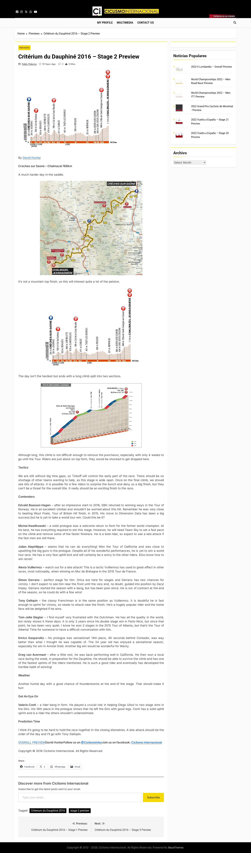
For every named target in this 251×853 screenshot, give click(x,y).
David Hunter (32, 157)
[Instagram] (21, 12)
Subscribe (153, 797)
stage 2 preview (79, 810)
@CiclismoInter (91, 742)
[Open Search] (234, 22)
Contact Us (145, 22)
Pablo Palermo (29, 64)
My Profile (105, 22)
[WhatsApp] (31, 12)
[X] (26, 12)
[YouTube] (35, 12)
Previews (24, 47)
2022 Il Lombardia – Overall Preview (211, 66)
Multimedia (125, 22)
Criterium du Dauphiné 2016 (48, 810)
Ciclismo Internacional (146, 742)
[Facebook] (17, 12)
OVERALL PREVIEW (31, 742)
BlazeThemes (176, 847)
